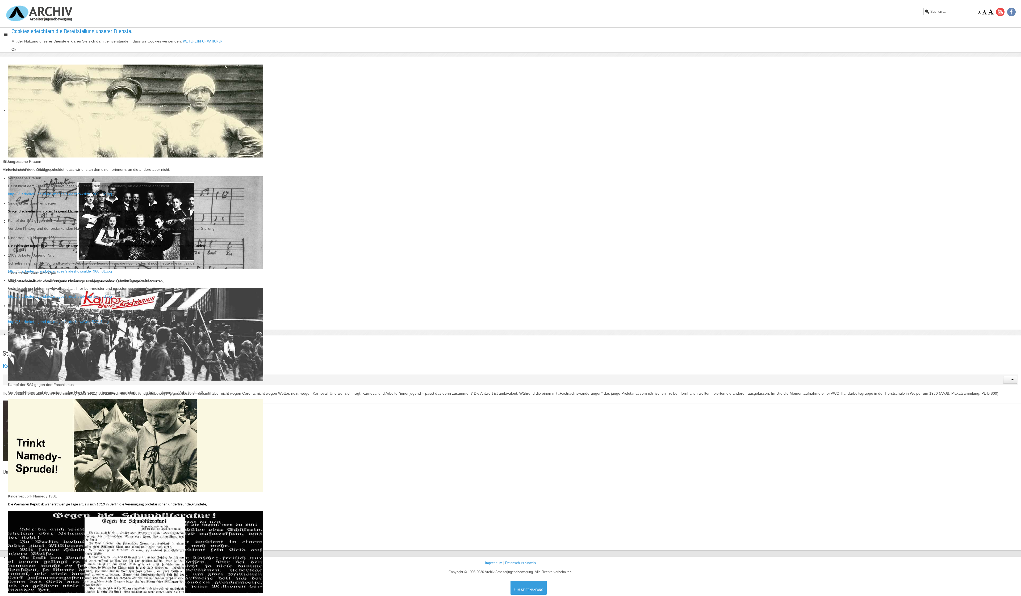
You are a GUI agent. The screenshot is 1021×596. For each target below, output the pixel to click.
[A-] (980, 13)
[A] (985, 12)
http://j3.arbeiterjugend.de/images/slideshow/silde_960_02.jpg (60, 194)
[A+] (990, 12)
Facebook (1011, 12)
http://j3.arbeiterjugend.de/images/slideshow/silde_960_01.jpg (60, 271)
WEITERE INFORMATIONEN (203, 41)
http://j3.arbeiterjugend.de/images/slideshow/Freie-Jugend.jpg (60, 296)
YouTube (1000, 12)
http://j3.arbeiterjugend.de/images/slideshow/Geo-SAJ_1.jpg (58, 322)
